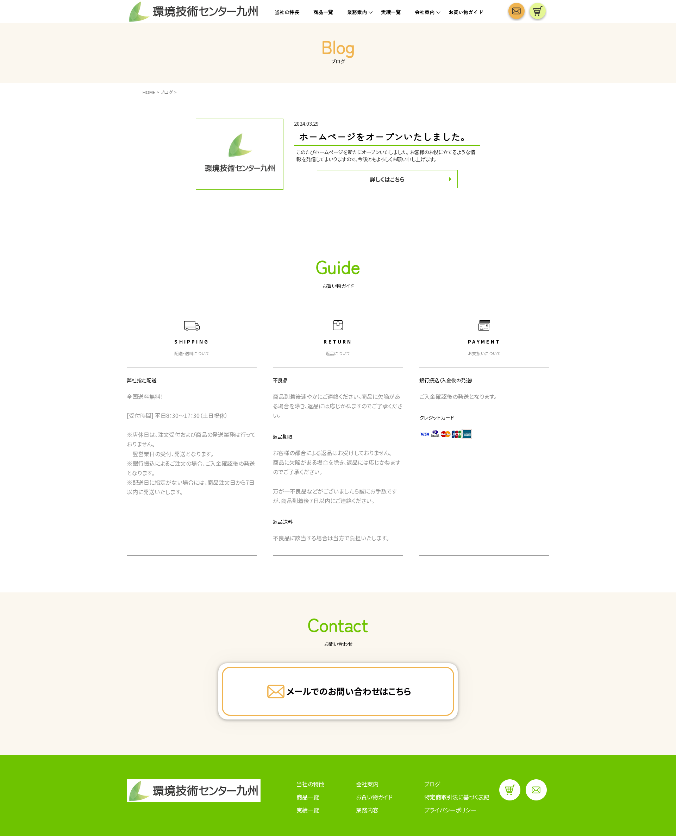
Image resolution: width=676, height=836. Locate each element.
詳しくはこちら (387, 179)
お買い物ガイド (466, 11)
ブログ (166, 92)
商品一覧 (323, 11)
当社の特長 (287, 11)
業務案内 (357, 11)
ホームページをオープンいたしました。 (384, 136)
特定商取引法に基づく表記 (456, 797)
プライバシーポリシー (450, 810)
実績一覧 (391, 11)
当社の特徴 (310, 784)
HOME (149, 92)
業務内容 (367, 810)
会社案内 (424, 11)
